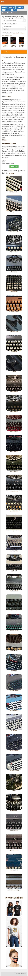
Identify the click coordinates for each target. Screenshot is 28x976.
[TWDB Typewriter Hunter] (14, 908)
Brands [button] (5, 7)
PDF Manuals (22, 33)
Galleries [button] (20, 7)
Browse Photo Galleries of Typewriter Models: (9, 23)
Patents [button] (13, 10)
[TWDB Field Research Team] (14, 957)
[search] (14, 26)
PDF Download (5, 46)
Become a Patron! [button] (15, 166)
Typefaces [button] (6, 10)
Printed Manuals (16, 33)
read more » (9, 97)
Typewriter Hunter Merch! (14, 898)
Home (3, 51)
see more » (11, 173)
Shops (11, 35)
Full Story (4, 140)
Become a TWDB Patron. (9, 144)
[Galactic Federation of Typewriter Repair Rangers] (14, 932)
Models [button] (12, 7)
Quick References (5, 35)
